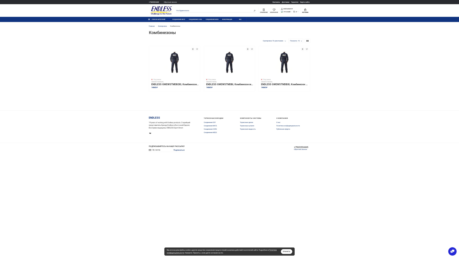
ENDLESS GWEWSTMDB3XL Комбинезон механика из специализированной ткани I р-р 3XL (175, 84)
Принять (286, 251)
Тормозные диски (246, 122)
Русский (287, 12)
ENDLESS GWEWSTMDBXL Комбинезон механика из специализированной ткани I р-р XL (285, 84)
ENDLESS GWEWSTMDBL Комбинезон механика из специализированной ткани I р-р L (230, 84)
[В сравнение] (193, 49)
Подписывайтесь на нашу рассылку (167, 146)
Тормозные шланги (247, 126)
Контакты (276, 2)
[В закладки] (197, 49)
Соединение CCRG (195, 19)
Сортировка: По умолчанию (273, 41)
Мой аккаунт (288, 9)
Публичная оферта (283, 129)
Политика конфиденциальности (288, 126)
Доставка (285, 2)
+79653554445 (154, 2)
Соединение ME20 (212, 19)
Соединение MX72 (178, 19)
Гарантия (294, 2)
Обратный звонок (170, 2)
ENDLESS (154, 117)
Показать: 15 (295, 41)
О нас (278, 122)
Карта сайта (305, 2)
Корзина (305, 12)
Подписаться (179, 150)
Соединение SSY (210, 122)
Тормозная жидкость (248, 129)
